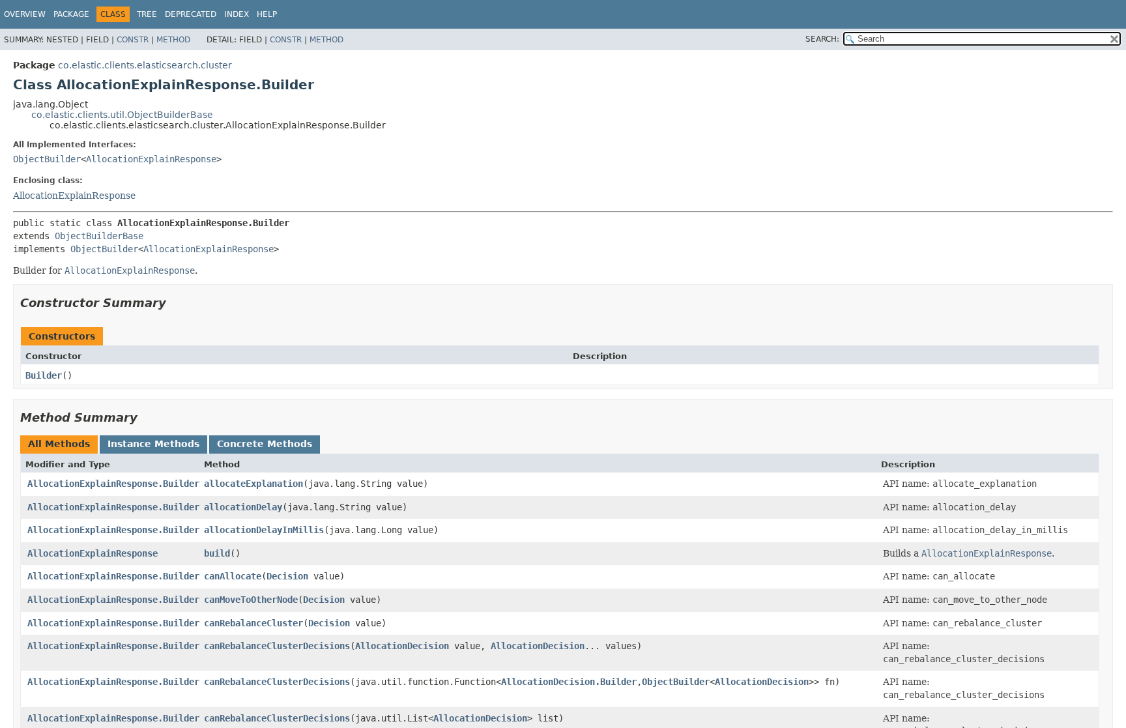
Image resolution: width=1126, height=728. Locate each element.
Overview (25, 14)
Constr (133, 39)
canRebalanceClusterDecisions (277, 646)
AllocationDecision (402, 646)
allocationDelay (243, 507)
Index (236, 14)
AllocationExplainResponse (151, 159)
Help (267, 14)
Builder (43, 375)
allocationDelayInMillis (264, 530)
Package (71, 14)
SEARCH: (822, 39)
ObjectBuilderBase (99, 236)
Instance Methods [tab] (153, 444)
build (217, 553)
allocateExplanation (253, 483)
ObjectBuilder (47, 159)
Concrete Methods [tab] (264, 444)
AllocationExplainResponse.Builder (113, 483)
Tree (147, 14)
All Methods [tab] (59, 444)
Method (173, 39)
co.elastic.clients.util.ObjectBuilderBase (122, 114)
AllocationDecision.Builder (569, 682)
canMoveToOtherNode (251, 599)
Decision (287, 576)
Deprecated (190, 14)
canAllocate (232, 576)
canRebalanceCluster (253, 623)
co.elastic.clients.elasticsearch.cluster (145, 65)
